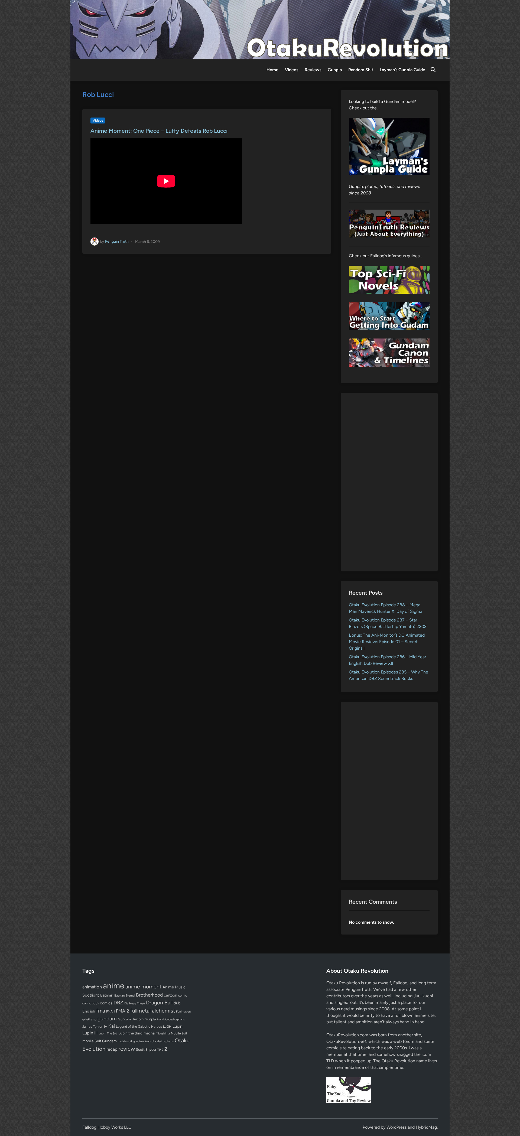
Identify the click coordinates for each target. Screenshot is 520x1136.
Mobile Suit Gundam (99, 1041)
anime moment (143, 986)
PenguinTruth (358, 989)
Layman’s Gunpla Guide (402, 69)
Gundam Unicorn (131, 1019)
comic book (90, 1003)
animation (92, 986)
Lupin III (90, 1033)
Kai (111, 1026)
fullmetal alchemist (152, 1010)
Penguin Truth (117, 241)
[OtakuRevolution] (260, 29)
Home (272, 69)
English (88, 1011)
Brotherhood (149, 995)
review (126, 1048)
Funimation (183, 1011)
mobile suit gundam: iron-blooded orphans (146, 1041)
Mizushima (163, 1033)
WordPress (396, 1127)
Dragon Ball (159, 1002)
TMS (160, 1050)
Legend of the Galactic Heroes (139, 1026)
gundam (107, 1018)
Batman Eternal (124, 995)
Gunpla (335, 69)
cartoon (170, 995)
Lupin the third (130, 1033)
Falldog (400, 982)
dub (177, 1003)
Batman (106, 995)
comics (106, 1003)
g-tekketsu (89, 1019)
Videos (291, 69)
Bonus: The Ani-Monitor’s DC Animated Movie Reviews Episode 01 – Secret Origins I (387, 642)
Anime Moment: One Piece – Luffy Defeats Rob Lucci (158, 130)
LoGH (167, 1026)
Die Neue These (134, 1003)
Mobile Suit (179, 1033)
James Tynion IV (94, 1026)
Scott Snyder (146, 1049)
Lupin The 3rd (108, 1033)
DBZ (118, 1003)
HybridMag (426, 1127)
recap (111, 1049)
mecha (149, 1033)
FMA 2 (122, 1011)
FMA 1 (110, 1011)
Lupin (177, 1026)
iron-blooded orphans (171, 1019)
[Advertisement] (389, 482)
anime (113, 985)
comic (182, 995)
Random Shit (360, 69)
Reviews (313, 69)
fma (100, 1011)
